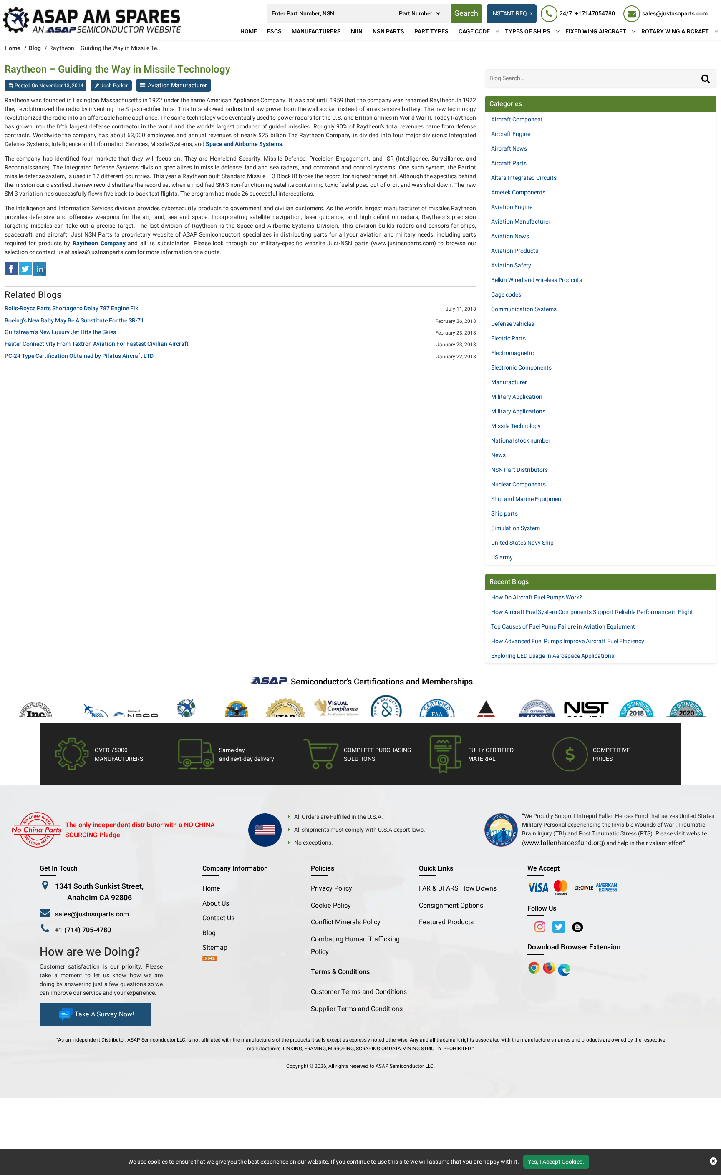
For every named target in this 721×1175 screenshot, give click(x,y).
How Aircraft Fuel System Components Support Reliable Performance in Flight (592, 612)
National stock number (520, 440)
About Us (215, 903)
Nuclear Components (518, 484)
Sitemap (218, 948)
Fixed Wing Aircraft (595, 31)
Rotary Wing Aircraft (675, 31)
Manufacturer (509, 382)
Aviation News (510, 236)
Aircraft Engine (510, 134)
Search (466, 13)
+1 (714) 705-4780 (83, 930)
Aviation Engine (511, 207)
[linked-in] (39, 268)
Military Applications (518, 411)
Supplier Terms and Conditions (357, 1009)
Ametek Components (518, 192)
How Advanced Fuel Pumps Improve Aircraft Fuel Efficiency (567, 641)
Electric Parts (508, 338)
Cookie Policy (331, 906)
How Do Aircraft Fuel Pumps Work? (536, 597)
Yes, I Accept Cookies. (556, 1161)
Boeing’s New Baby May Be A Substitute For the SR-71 (74, 321)
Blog (35, 48)
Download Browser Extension (573, 947)
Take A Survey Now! (104, 1014)
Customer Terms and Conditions (359, 992)
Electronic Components (521, 367)
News (498, 455)
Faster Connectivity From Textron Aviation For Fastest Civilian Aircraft (97, 344)
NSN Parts (388, 31)
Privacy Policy (331, 888)
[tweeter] (25, 268)
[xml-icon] (209, 959)
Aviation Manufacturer (177, 85)
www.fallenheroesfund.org (563, 843)
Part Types (431, 31)
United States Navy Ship (522, 542)
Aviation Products (514, 251)
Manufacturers (316, 31)
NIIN (357, 31)
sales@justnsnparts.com (92, 914)
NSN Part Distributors (519, 469)
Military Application (516, 397)
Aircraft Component (517, 119)
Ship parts (504, 513)
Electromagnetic (512, 353)
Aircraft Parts (509, 163)
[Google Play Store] (549, 967)
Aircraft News (509, 148)
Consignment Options (451, 906)
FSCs (274, 31)
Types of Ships (527, 31)
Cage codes (506, 294)
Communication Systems (524, 309)
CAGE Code (474, 31)
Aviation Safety (511, 265)
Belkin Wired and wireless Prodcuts (536, 280)
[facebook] (11, 268)
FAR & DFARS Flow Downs (458, 888)
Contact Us (218, 918)
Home (248, 31)
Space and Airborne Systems (244, 144)
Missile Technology (516, 426)
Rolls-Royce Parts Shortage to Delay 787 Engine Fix (71, 308)
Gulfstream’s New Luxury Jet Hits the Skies (60, 332)
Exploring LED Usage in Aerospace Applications (552, 656)
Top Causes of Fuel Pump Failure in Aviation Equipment (563, 626)
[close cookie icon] (713, 1161)
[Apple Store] (534, 967)
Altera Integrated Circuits (524, 178)
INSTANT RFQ (509, 13)
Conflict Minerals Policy (346, 922)
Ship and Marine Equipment (527, 499)
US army (502, 557)
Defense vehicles (512, 324)
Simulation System (515, 528)
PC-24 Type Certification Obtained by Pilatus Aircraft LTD (79, 356)
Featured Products (446, 922)
